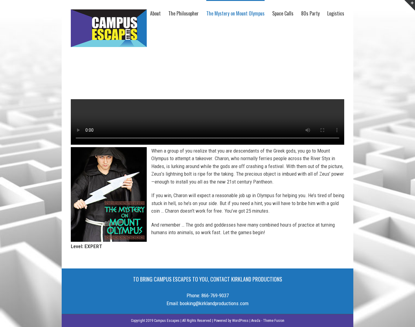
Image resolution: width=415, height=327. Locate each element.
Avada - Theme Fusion (267, 321)
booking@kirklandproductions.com (214, 303)
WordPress (240, 321)
